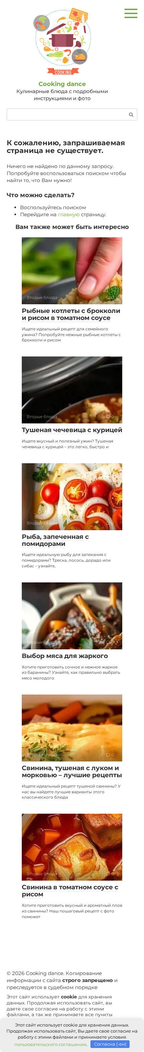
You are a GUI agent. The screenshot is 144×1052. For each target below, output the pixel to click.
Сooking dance (62, 84)
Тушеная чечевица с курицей (72, 430)
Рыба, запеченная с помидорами (55, 540)
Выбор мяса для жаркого (65, 656)
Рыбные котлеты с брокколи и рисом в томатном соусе (71, 314)
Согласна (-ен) (110, 1044)
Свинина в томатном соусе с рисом (70, 890)
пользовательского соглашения (50, 1044)
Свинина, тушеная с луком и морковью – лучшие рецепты (72, 771)
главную (69, 214)
